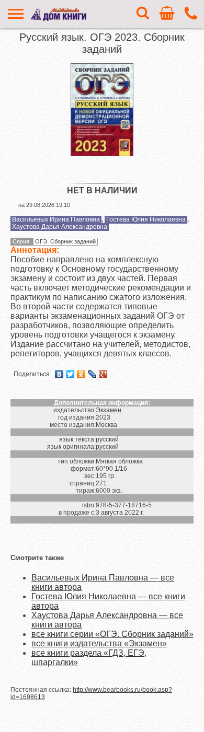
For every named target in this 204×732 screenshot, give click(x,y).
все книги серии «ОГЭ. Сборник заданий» (112, 634)
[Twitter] (70, 374)
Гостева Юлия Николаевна (146, 219)
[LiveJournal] (92, 374)
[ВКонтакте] (59, 374)
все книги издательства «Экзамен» (99, 643)
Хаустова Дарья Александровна (59, 226)
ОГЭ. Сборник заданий (65, 241)
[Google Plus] (103, 374)
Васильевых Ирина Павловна (56, 219)
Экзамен (108, 410)
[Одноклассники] (81, 374)
